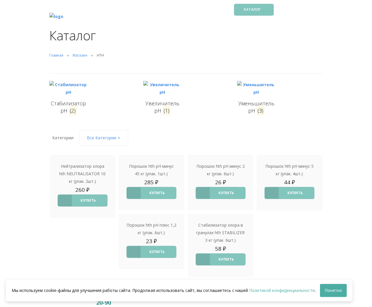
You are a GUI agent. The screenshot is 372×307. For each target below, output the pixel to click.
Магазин (80, 55)
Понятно (333, 290)
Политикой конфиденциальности (282, 290)
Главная (56, 55)
